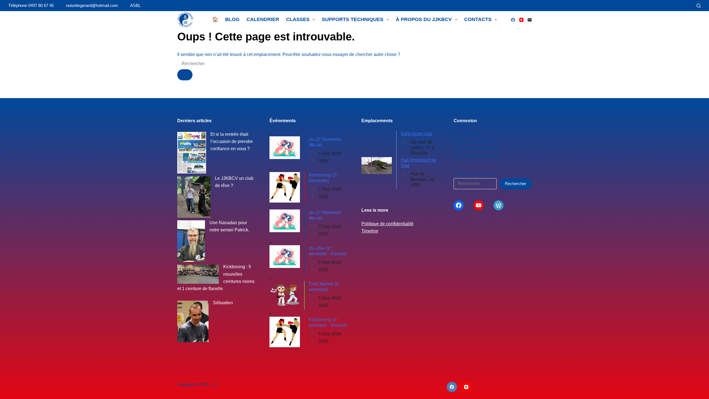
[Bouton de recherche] (184, 74)
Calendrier (262, 19)
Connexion (464, 134)
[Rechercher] (699, 6)
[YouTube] (521, 20)
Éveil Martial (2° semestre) (324, 286)
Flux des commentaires (476, 148)
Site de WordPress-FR (476, 156)
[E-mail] (530, 20)
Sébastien (223, 302)
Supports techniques (352, 19)
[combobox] (218, 63)
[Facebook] (513, 20)
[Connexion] (689, 6)
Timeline (369, 231)
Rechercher (515, 183)
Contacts (478, 19)
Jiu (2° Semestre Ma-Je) (325, 142)
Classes (298, 19)
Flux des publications (474, 141)
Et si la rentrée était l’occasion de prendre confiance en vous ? (231, 141)
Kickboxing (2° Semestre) (323, 177)
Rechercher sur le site (474, 174)
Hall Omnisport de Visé (418, 162)
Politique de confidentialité (387, 223)
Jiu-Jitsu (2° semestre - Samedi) (328, 251)
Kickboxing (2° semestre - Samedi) (328, 322)
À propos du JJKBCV (424, 19)
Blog (232, 19)
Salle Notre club (416, 133)
